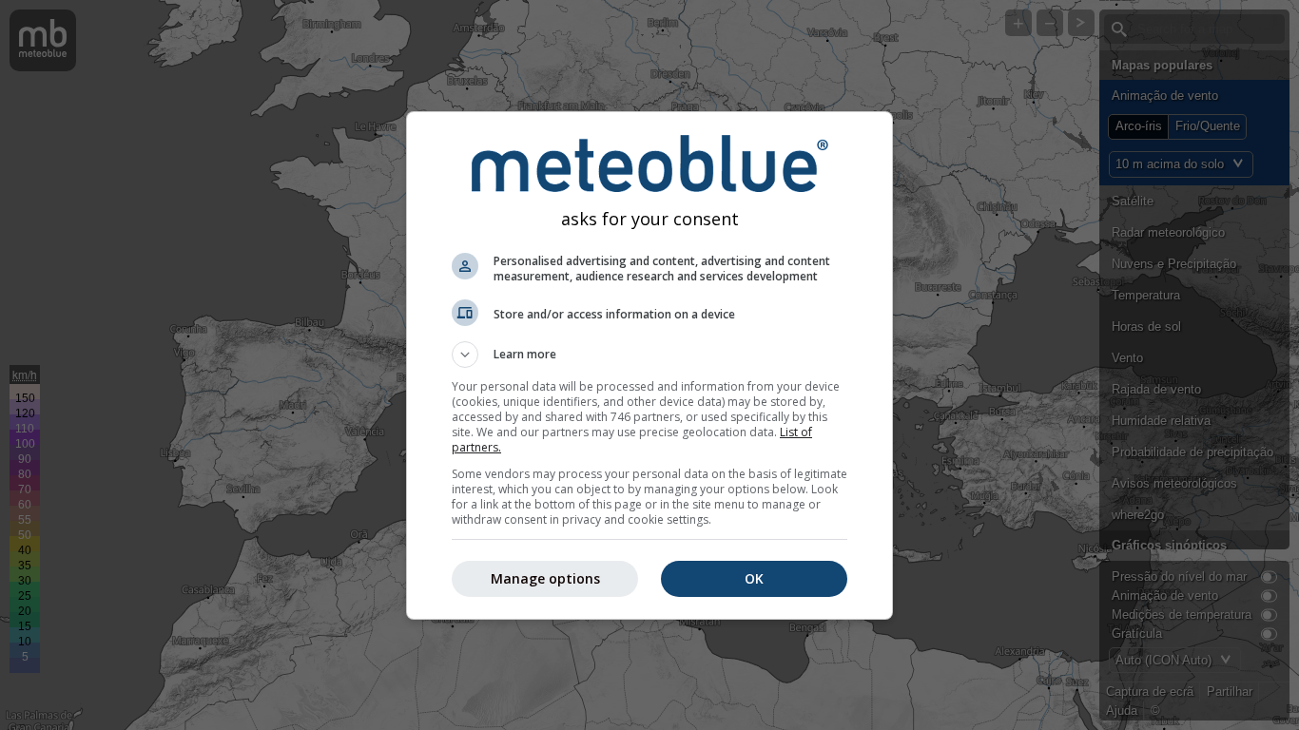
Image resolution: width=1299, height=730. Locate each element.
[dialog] (649, 365)
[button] (649, 354)
